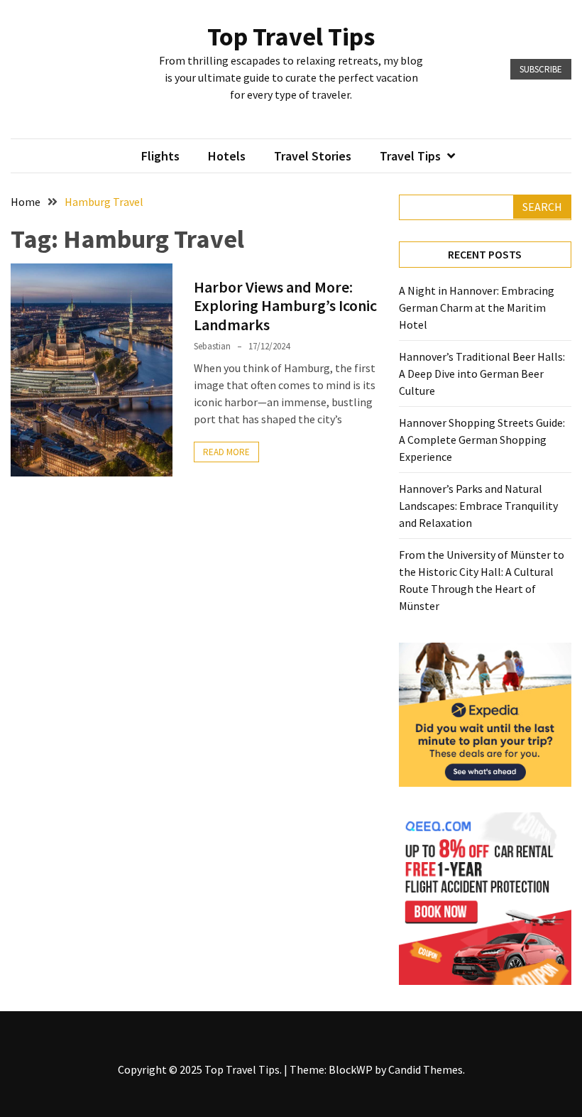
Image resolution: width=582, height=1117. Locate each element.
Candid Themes (425, 1069)
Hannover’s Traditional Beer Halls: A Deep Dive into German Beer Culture (482, 373)
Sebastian (212, 346)
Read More (226, 452)
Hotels (227, 156)
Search (542, 207)
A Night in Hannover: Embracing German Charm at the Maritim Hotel (476, 307)
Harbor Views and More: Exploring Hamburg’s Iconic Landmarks (285, 305)
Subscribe (541, 69)
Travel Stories (312, 156)
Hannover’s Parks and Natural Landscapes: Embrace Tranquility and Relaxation (478, 505)
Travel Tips (410, 156)
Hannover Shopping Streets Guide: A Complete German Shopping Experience (482, 439)
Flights (160, 156)
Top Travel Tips (291, 37)
